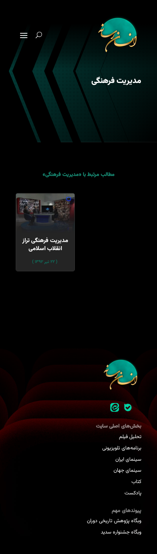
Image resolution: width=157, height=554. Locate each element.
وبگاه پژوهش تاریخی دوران (114, 521)
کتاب (136, 482)
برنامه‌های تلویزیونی (121, 448)
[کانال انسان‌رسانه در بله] (127, 408)
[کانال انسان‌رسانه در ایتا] (114, 408)
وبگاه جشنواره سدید (121, 532)
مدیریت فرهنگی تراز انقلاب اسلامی (45, 244)
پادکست (133, 493)
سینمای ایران (128, 460)
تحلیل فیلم (130, 437)
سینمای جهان (127, 471)
